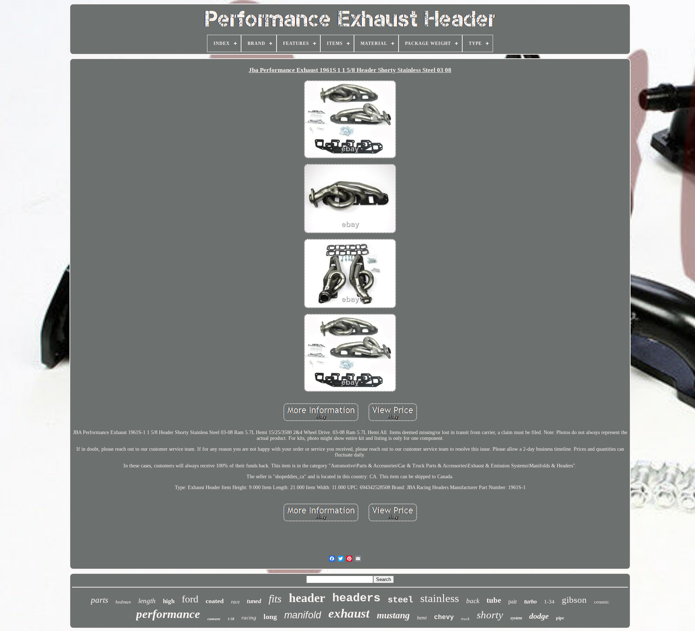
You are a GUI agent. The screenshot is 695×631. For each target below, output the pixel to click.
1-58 (231, 619)
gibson (574, 600)
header (307, 598)
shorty (490, 615)
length (147, 601)
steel (400, 600)
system (516, 618)
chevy (444, 617)
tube (493, 600)
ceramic (601, 602)
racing (248, 618)
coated (215, 601)
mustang (393, 615)
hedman (123, 602)
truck (465, 619)
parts (99, 600)
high (168, 601)
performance (168, 614)
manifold (302, 615)
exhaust (349, 613)
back (472, 601)
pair (512, 601)
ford (190, 599)
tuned (254, 601)
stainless (439, 598)
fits (275, 599)
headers (356, 598)
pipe (560, 618)
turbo (530, 601)
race (235, 602)
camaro (213, 619)
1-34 (549, 602)
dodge (539, 616)
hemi (422, 618)
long (270, 617)
